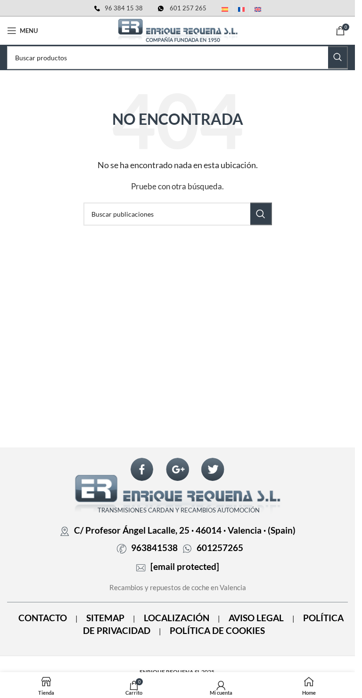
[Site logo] (178, 29)
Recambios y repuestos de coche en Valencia (177, 587)
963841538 (154, 548)
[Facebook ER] (142, 469)
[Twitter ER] (212, 469)
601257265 (220, 548)
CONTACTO (42, 618)
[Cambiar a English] (258, 10)
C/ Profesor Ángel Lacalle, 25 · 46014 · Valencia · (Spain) (185, 530)
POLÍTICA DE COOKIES (217, 630)
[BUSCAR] (338, 57)
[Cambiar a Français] (241, 10)
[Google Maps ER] (177, 469)
